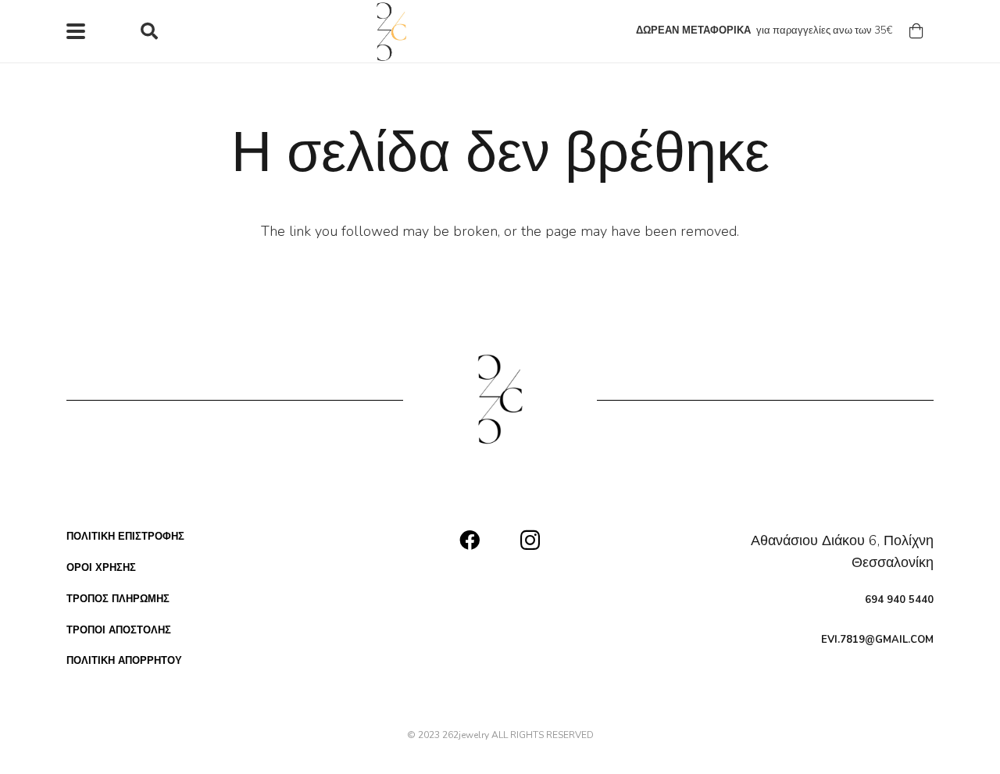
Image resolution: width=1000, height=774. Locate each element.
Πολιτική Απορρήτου (124, 661)
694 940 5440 (899, 600)
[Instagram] (530, 541)
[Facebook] (469, 540)
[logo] (392, 31)
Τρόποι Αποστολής (118, 630)
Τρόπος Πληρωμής (118, 599)
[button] (76, 31)
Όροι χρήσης (101, 568)
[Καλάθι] (916, 31)
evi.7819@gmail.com (877, 640)
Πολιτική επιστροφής (125, 537)
